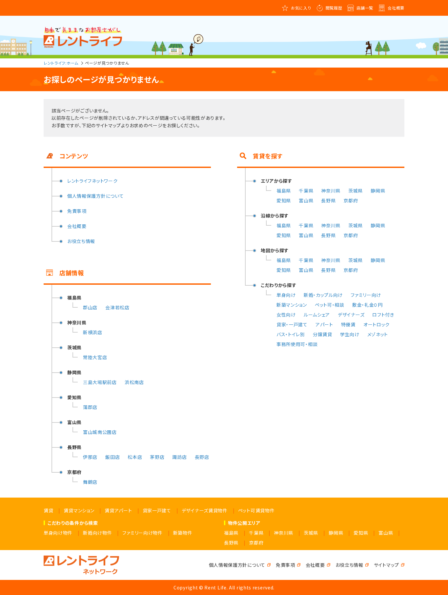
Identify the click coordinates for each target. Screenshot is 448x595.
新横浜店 (92, 332)
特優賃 (348, 324)
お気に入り (301, 7)
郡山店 (90, 307)
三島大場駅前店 (100, 382)
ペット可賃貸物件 (256, 510)
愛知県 (283, 200)
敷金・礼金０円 (367, 304)
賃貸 (48, 510)
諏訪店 (179, 457)
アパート (324, 324)
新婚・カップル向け (323, 295)
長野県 (328, 200)
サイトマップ (386, 565)
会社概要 (396, 7)
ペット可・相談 (329, 304)
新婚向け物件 (97, 532)
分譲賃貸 (322, 334)
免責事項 (77, 211)
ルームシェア (317, 314)
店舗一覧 (364, 7)
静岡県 (378, 190)
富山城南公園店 (100, 432)
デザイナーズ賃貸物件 (205, 510)
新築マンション (291, 304)
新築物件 (183, 532)
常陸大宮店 (95, 357)
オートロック (376, 324)
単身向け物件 (58, 532)
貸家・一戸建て (292, 324)
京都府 (350, 200)
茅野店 (157, 457)
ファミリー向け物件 (142, 532)
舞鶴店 (90, 482)
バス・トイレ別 (290, 334)
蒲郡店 (90, 407)
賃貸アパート (118, 510)
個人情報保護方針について (95, 196)
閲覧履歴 (334, 7)
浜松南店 (134, 382)
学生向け (349, 334)
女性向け (286, 314)
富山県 (306, 200)
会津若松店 (117, 307)
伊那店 (90, 457)
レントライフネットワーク (92, 180)
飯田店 (112, 457)
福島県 (283, 190)
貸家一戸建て (157, 510)
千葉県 (306, 190)
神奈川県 (330, 190)
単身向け (286, 295)
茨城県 (355, 190)
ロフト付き (383, 314)
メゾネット (377, 334)
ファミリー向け (366, 295)
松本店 (135, 457)
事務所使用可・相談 (296, 344)
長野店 (202, 457)
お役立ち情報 (81, 241)
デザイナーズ (351, 314)
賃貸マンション (79, 510)
